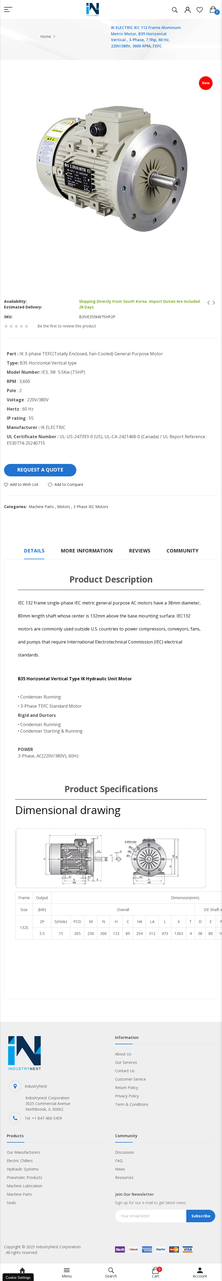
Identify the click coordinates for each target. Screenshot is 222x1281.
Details (34, 550)
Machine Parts (43, 506)
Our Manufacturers (23, 1152)
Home (45, 36)
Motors (65, 506)
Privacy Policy (127, 1095)
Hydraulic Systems (23, 1169)
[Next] (212, 303)
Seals (11, 1202)
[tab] (34, 553)
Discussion (124, 1152)
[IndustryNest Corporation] (92, 9)
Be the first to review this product (66, 326)
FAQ (119, 1160)
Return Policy (126, 1087)
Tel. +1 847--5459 (43, 1118)
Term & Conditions (131, 1104)
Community (182, 550)
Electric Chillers (20, 1160)
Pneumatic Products (24, 1177)
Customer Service (130, 1079)
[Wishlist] (200, 9)
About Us (123, 1053)
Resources (124, 1177)
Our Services (126, 1062)
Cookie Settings (18, 1278)
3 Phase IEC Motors (90, 506)
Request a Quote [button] (40, 469)
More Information (87, 550)
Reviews (139, 550)
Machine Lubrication (24, 1185)
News (120, 1169)
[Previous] (207, 303)
